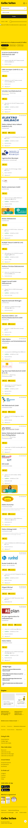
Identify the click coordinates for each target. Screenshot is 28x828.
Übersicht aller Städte (6, 743)
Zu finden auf (5, 770)
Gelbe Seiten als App (6, 752)
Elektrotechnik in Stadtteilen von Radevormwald (18, 713)
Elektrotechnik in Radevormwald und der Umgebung (5, 713)
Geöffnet (4, 48)
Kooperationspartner (6, 762)
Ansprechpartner (5, 739)
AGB (17, 812)
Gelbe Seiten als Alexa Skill (7, 755)
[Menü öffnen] (26, 3)
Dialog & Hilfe (5, 736)
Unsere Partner (5, 760)
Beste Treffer (5, 45)
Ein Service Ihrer (6, 822)
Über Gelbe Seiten (6, 747)
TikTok (2, 779)
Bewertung (12, 45)
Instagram (3, 773)
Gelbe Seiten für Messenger (7, 753)
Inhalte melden (23, 812)
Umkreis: (4, 21)
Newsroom (3, 750)
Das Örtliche (4, 766)
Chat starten (12, 132)
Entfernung (20, 45)
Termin (11, 624)
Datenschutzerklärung (13, 810)
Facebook (3, 775)
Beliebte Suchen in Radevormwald (9, 721)
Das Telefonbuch (5, 764)
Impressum (3, 810)
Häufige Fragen (4, 741)
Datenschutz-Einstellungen (7, 812)
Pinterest (3, 777)
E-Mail (5, 76)
